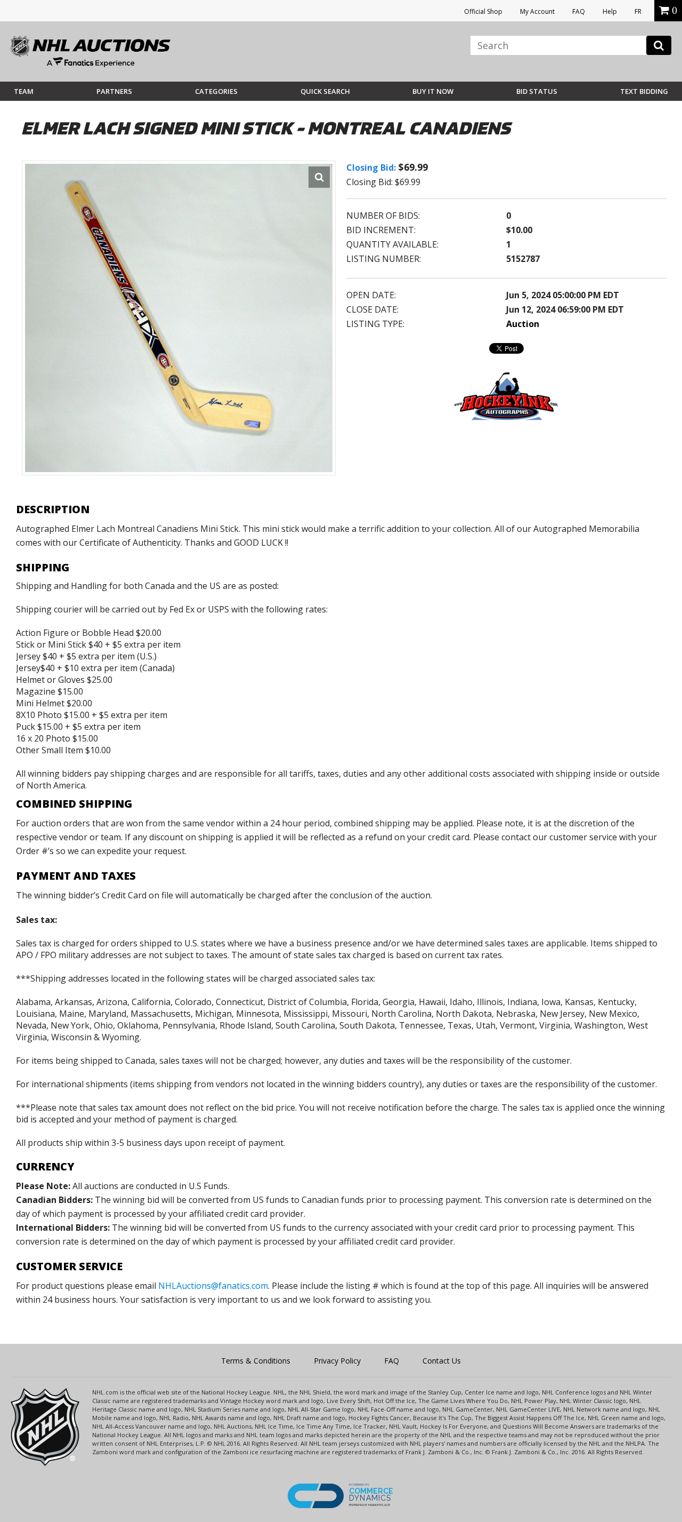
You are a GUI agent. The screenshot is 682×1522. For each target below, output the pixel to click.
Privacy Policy (337, 1361)
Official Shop (483, 11)
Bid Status (536, 91)
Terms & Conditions (255, 1361)
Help (610, 11)
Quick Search (325, 91)
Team (24, 91)
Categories (216, 91)
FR (638, 11)
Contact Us (442, 1361)
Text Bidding (644, 91)
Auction (522, 324)
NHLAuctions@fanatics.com (213, 1286)
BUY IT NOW (432, 91)
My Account (537, 11)
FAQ (578, 11)
